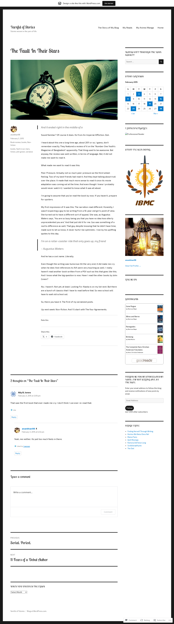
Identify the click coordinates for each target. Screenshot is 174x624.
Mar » (156, 113)
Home (161, 27)
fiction (12, 152)
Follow (129, 408)
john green (20, 152)
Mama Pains (132, 437)
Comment (108, 512)
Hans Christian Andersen (135, 352)
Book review (15, 142)
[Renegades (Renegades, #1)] (160, 329)
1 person (26, 446)
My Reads (127, 27)
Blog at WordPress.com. (37, 611)
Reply (14, 417)
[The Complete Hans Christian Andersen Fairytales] (160, 349)
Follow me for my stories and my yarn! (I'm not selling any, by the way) (144, 379)
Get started (109, 3)
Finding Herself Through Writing (140, 431)
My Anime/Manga (145, 27)
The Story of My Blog (108, 27)
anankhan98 (15, 135)
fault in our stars (23, 149)
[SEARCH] (161, 61)
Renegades (130, 327)
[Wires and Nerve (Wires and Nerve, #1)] (160, 319)
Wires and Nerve (133, 316)
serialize (29, 152)
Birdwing (129, 337)
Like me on (131, 279)
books (24, 142)
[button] (144, 180)
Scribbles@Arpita (135, 445)
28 (161, 109)
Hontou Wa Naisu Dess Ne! (138, 434)
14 (161, 99)
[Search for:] (142, 62)
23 (133, 109)
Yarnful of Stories (22, 27)
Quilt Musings (133, 440)
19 (150, 104)
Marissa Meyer (132, 309)
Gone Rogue (131, 306)
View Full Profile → (133, 266)
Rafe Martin (131, 339)
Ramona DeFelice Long (137, 443)
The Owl (131, 448)
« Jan (133, 113)
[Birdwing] (160, 339)
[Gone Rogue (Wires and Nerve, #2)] (160, 308)
